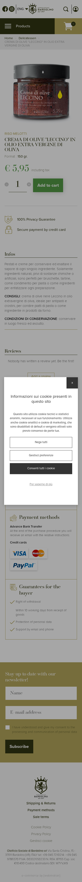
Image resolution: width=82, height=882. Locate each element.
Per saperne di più (41, 484)
